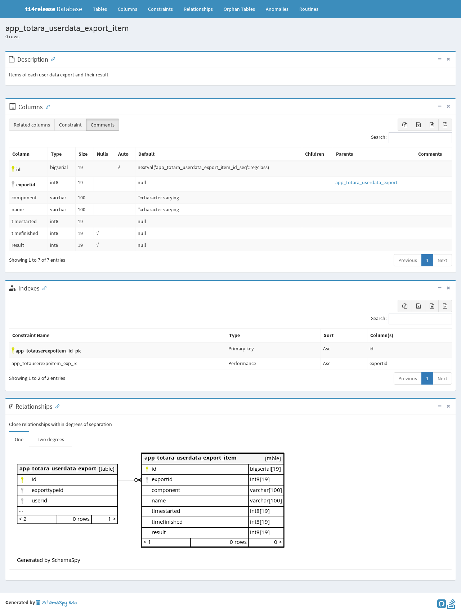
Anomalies (277, 9)
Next (442, 260)
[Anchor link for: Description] (51, 59)
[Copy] (405, 125)
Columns (127, 9)
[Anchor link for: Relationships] (56, 406)
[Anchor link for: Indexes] (43, 287)
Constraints (160, 9)
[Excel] (418, 125)
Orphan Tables (239, 9)
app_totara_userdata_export (366, 182)
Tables (102, 8)
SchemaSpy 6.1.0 (58, 603)
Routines (308, 9)
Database (53, 9)
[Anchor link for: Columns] (46, 106)
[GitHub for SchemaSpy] (441, 605)
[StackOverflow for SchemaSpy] (451, 605)
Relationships (198, 9)
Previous (407, 260)
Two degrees (50, 439)
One (19, 439)
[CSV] (432, 125)
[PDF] (445, 125)
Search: (378, 137)
